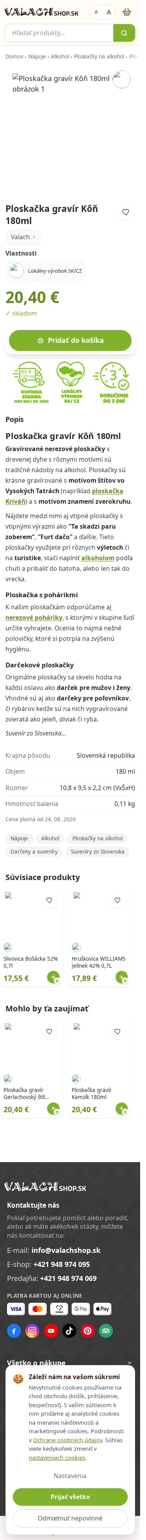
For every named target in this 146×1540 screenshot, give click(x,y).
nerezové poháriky (33, 617)
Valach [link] (20, 237)
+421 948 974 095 (61, 1264)
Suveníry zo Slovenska (98, 851)
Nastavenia (70, 1475)
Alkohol (60, 56)
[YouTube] (51, 1331)
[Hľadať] (124, 33)
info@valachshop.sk (66, 1250)
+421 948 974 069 (68, 1278)
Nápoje (37, 56)
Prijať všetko (70, 1496)
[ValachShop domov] (41, 12)
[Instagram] (32, 1331)
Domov (14, 56)
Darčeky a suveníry (34, 851)
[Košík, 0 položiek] (126, 12)
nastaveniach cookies (57, 1457)
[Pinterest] (88, 1331)
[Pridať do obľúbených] (126, 212)
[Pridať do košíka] (53, 977)
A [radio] (96, 12)
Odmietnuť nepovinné (70, 1518)
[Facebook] (14, 1331)
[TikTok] (69, 1331)
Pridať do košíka (76, 340)
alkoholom (97, 558)
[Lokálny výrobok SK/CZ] (121, 79)
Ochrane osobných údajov (67, 1440)
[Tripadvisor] (106, 1331)
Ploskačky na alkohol (99, 56)
